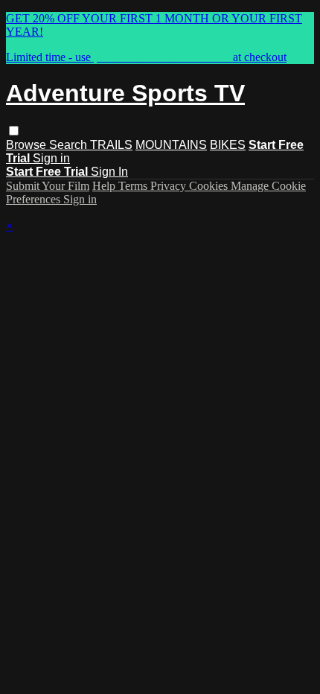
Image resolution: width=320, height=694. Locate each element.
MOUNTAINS (171, 145)
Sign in (51, 158)
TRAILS (111, 145)
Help (105, 185)
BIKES (228, 145)
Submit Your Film (47, 185)
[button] (14, 131)
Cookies (210, 185)
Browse (27, 145)
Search (69, 145)
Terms (134, 185)
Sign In (109, 171)
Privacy (169, 185)
